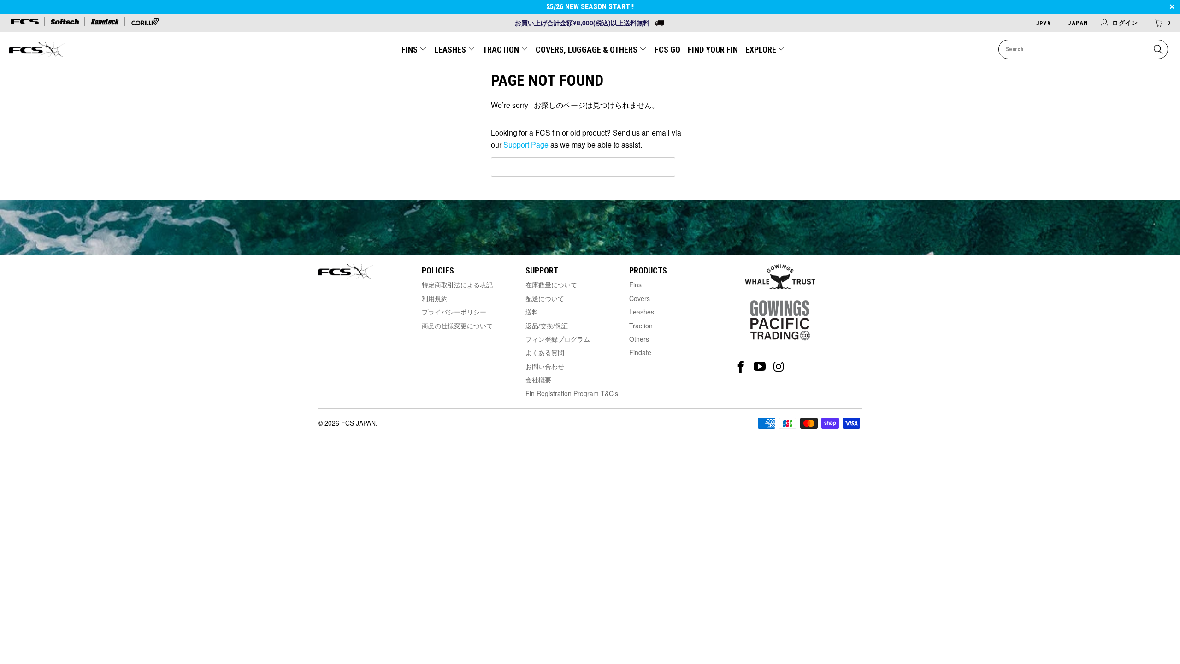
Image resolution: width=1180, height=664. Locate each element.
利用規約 (435, 298)
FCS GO (667, 49)
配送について (544, 298)
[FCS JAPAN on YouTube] (760, 367)
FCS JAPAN (358, 422)
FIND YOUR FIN (713, 49)
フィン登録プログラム (557, 339)
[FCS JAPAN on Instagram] (779, 367)
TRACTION (502, 49)
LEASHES (451, 49)
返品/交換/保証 (546, 325)
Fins (635, 284)
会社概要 (538, 379)
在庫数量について (551, 284)
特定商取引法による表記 (457, 284)
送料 (531, 311)
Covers (639, 298)
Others (639, 339)
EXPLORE (761, 49)
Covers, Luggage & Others (587, 49)
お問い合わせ (544, 366)
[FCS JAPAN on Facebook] (741, 367)
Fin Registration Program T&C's (571, 393)
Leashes (641, 311)
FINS (410, 49)
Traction (641, 325)
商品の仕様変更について (457, 325)
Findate (640, 352)
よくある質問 (544, 352)
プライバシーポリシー (454, 311)
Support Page (526, 144)
